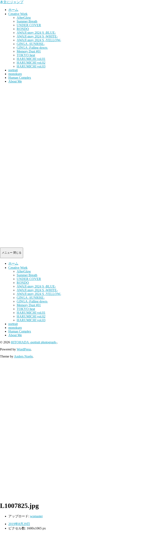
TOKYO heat (26, 55)
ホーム (13, 9)
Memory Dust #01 (29, 51)
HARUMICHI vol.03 (31, 66)
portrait (13, 70)
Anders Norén (23, 356)
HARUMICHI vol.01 (31, 59)
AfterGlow (24, 17)
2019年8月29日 (19, 524)
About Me (15, 81)
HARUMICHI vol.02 (31, 62)
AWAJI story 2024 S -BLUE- (36, 32)
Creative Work (18, 14)
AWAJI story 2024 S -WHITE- (37, 36)
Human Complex (19, 77)
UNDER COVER (29, 25)
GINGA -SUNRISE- (31, 44)
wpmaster (36, 516)
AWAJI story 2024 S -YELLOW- (39, 40)
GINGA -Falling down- (32, 47)
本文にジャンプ (11, 2)
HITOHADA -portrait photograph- (34, 342)
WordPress (24, 349)
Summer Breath (27, 21)
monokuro (15, 74)
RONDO (23, 29)
